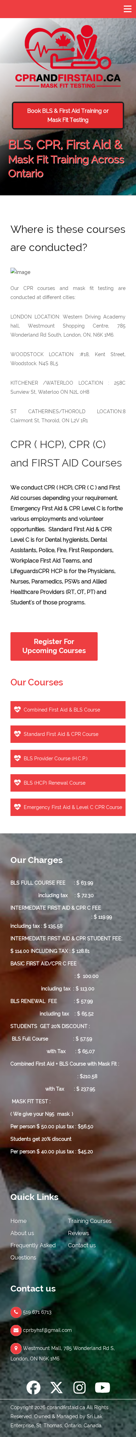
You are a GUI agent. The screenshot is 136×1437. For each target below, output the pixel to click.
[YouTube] (102, 1389)
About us (22, 1233)
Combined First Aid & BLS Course (62, 710)
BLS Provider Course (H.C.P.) (56, 758)
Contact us (82, 1245)
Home (18, 1221)
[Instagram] (79, 1389)
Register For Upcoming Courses (54, 646)
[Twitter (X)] (56, 1389)
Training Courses (90, 1221)
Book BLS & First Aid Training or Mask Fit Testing (68, 115)
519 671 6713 (37, 1312)
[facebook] (33, 1389)
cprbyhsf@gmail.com (47, 1330)
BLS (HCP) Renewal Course (54, 783)
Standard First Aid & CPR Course (61, 734)
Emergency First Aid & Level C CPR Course (73, 807)
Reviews (78, 1233)
